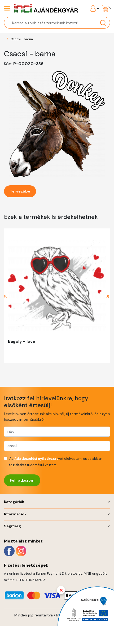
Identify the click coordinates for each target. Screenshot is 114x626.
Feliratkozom (22, 480)
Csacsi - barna (22, 39)
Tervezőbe (20, 191)
